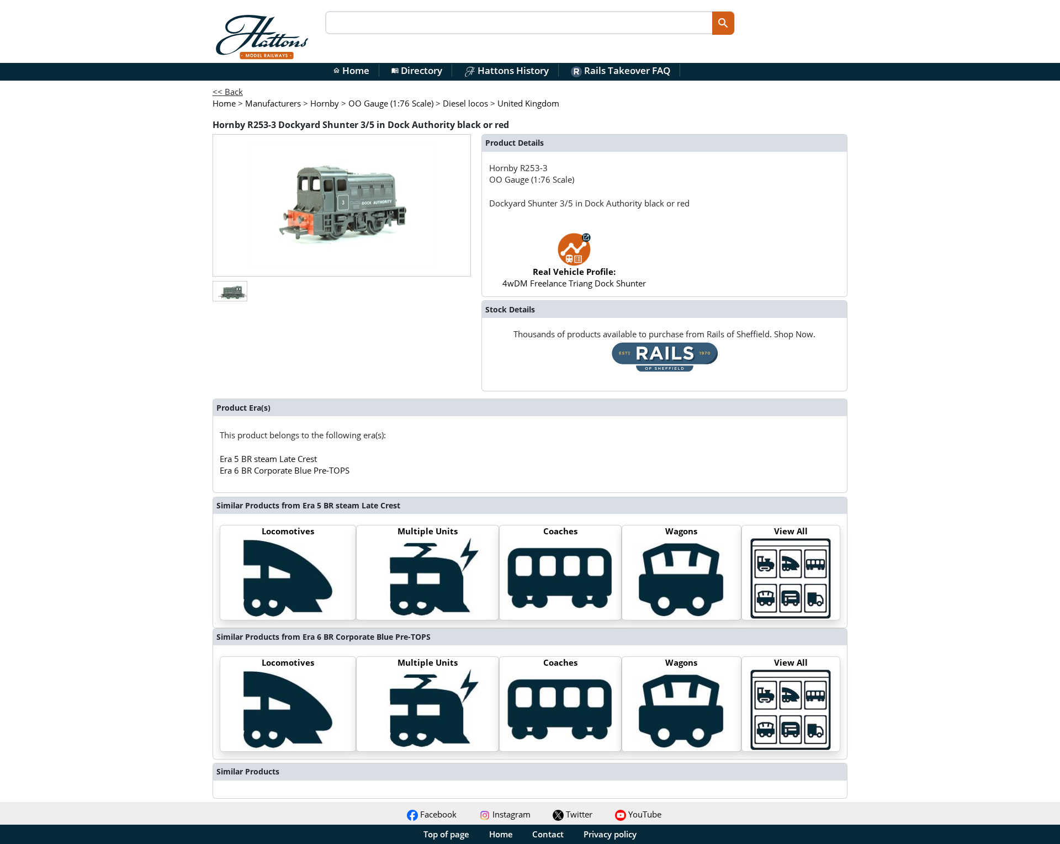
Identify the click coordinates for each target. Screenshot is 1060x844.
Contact (548, 834)
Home (351, 70)
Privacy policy (610, 834)
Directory (416, 70)
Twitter (578, 814)
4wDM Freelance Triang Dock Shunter (574, 277)
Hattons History (512, 70)
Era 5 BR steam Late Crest (268, 458)
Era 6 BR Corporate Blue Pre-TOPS (284, 470)
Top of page (446, 834)
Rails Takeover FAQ (626, 70)
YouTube (643, 814)
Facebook (437, 814)
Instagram (510, 814)
